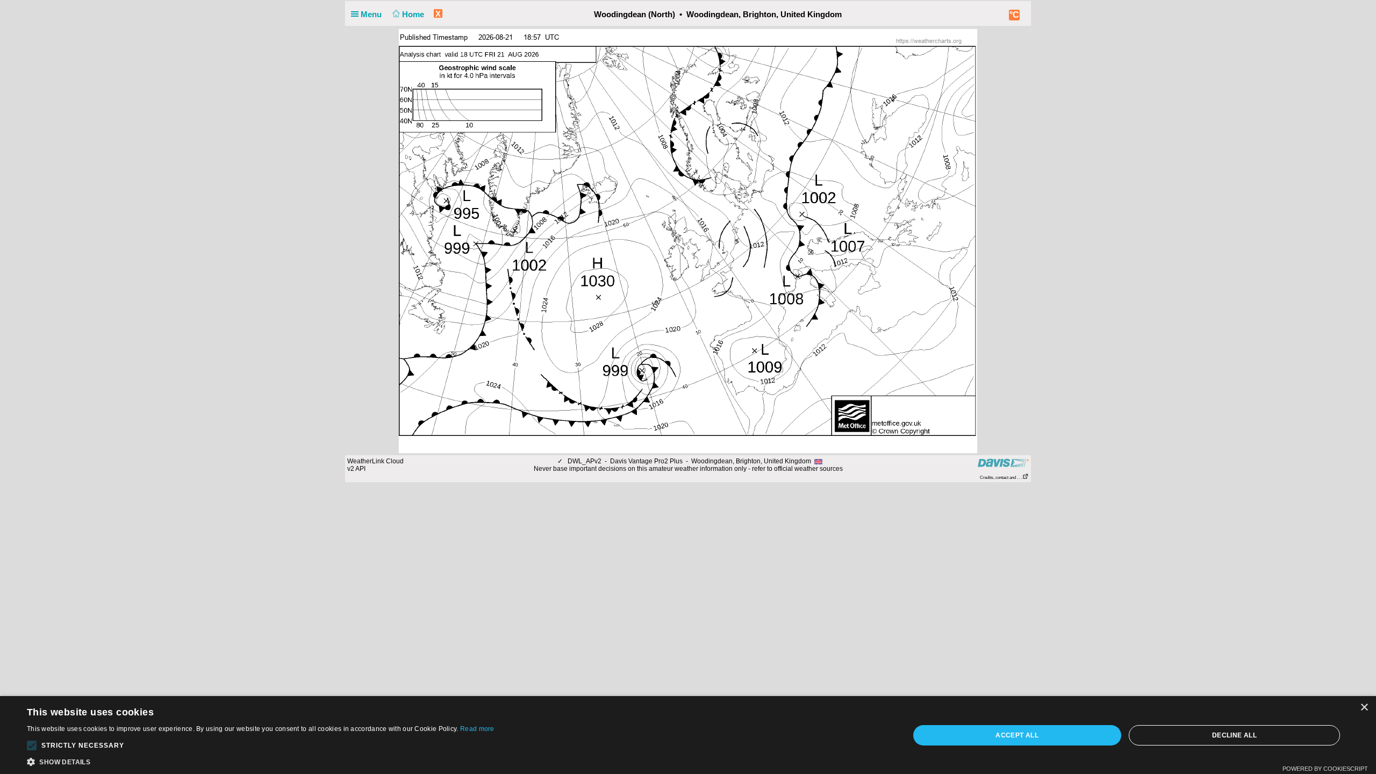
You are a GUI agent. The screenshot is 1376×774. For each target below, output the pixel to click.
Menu (372, 14)
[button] (31, 745)
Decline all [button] (1234, 735)
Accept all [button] (1016, 735)
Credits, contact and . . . (1001, 477)
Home (414, 14)
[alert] (688, 735)
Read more (477, 729)
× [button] (1364, 708)
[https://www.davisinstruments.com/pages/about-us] (1003, 462)
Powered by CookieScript (1325, 768)
